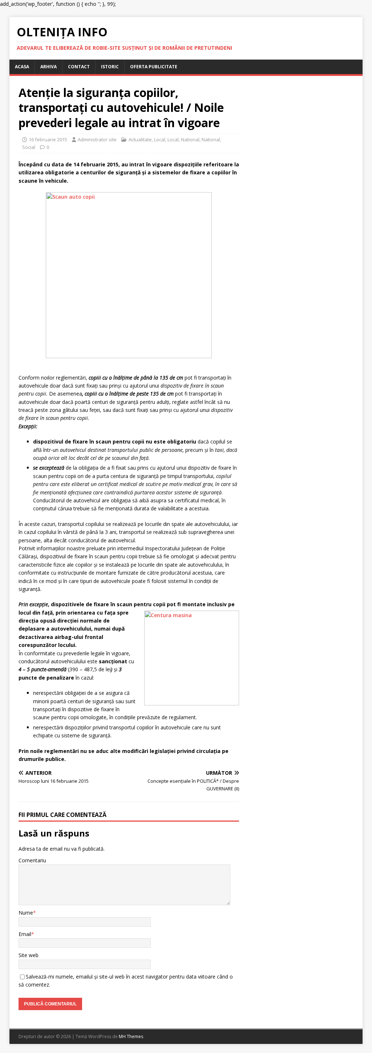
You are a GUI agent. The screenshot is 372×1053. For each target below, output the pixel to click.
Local (159, 139)
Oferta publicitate (153, 67)
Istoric (110, 67)
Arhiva (48, 67)
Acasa (22, 67)
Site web (29, 955)
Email (25, 934)
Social (28, 147)
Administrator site (97, 139)
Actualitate (140, 139)
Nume (26, 912)
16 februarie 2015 (48, 139)
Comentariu (32, 860)
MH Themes (131, 1036)
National (190, 139)
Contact (79, 67)
